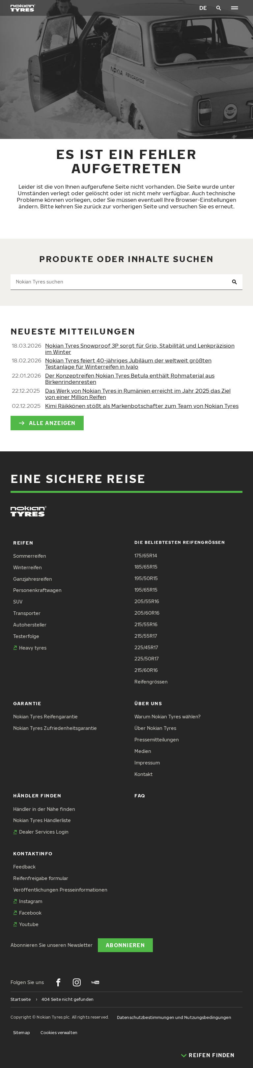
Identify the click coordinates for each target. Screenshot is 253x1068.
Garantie (27, 703)
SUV (17, 601)
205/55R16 (146, 601)
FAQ (139, 795)
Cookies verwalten (59, 1032)
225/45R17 (146, 647)
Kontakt (143, 774)
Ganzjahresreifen (32, 579)
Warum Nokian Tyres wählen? (167, 716)
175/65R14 (145, 555)
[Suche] (219, 8)
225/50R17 (146, 658)
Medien (142, 751)
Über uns (148, 703)
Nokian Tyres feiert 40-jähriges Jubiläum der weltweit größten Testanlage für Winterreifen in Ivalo (128, 363)
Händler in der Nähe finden (44, 809)
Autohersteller (29, 624)
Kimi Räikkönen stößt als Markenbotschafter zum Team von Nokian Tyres (142, 405)
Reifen (23, 543)
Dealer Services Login (44, 832)
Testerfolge (26, 636)
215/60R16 (146, 670)
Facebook (30, 913)
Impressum (147, 762)
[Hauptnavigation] (234, 8)
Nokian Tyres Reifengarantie (45, 716)
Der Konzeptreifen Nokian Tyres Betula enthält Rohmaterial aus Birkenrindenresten (129, 378)
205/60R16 (146, 613)
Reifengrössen (151, 681)
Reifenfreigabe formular (40, 878)
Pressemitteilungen (156, 739)
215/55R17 (145, 636)
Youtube (29, 924)
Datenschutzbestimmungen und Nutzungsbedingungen (174, 1017)
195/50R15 (146, 578)
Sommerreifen (29, 556)
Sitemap (21, 1032)
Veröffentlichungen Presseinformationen (60, 890)
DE (203, 7)
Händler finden (37, 795)
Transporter (27, 613)
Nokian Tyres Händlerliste (42, 820)
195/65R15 (145, 590)
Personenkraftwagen (37, 590)
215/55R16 (145, 624)
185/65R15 (145, 567)
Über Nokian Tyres (155, 728)
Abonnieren (125, 945)
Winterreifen (27, 567)
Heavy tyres (32, 648)
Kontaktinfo (33, 853)
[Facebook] (58, 982)
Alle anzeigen (52, 423)
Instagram (30, 901)
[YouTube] (95, 982)
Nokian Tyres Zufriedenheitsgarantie (55, 728)
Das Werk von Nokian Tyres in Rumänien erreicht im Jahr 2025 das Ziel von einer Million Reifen (138, 393)
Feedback (24, 866)
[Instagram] (77, 982)
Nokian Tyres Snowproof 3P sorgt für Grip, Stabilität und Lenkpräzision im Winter (140, 348)
